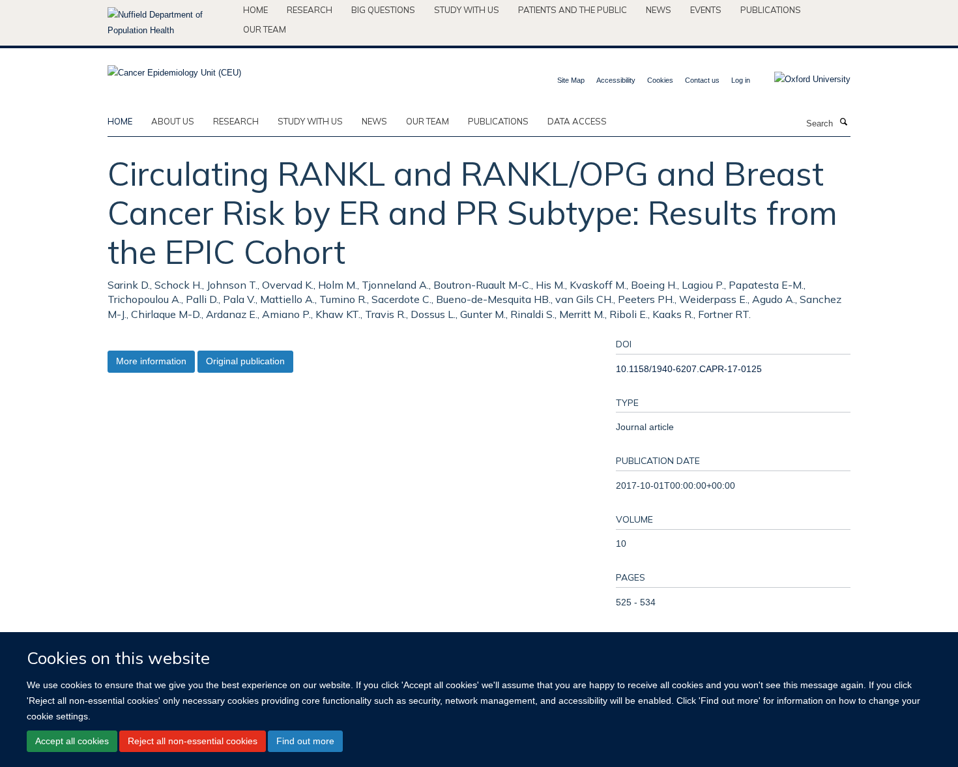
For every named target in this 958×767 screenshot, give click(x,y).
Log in (740, 80)
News (658, 10)
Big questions (383, 10)
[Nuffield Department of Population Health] (170, 23)
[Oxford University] (802, 79)
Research (309, 10)
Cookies (660, 80)
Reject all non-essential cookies (192, 741)
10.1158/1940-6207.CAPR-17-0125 (689, 369)
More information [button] (151, 361)
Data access (577, 121)
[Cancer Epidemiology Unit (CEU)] (174, 69)
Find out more (305, 741)
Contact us (702, 80)
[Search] (843, 122)
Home (255, 10)
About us (172, 121)
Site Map (571, 80)
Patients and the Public (572, 10)
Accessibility (615, 80)
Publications (770, 10)
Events (705, 10)
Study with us (466, 10)
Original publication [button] (245, 361)
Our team (264, 29)
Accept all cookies (72, 741)
